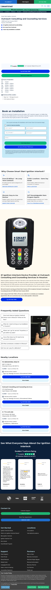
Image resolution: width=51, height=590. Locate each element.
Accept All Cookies (32, 587)
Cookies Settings (5, 587)
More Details (25, 380)
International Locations (33, 533)
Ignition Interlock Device (7, 530)
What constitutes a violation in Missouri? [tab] (15, 343)
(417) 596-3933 (26, 377)
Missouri (13, 11)
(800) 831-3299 (26, 520)
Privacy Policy (14, 584)
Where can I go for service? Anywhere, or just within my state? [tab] (15, 331)
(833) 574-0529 (26, 513)
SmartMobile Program (6, 544)
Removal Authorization (33, 562)
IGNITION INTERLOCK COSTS (10, 186)
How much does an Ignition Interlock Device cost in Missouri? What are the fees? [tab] (14, 317)
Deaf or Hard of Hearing (7, 567)
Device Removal (5, 559)
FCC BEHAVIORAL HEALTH (10, 362)
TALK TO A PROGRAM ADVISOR (35, 203)
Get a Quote (4, 541)
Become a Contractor (32, 557)
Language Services (5, 565)
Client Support (25, 1)
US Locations (30, 530)
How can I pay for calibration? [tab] (12, 348)
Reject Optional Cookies (43, 587)
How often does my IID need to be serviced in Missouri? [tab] (13, 338)
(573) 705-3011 (26, 427)
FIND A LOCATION (32, 186)
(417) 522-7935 (42, 1)
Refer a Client (30, 554)
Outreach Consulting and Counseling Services (17, 387)
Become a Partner (31, 565)
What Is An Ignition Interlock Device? (10, 533)
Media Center (4, 562)
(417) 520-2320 (26, 402)
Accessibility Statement (6, 570)
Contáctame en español (13, 125)
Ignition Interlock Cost (6, 538)
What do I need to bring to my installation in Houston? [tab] (15, 325)
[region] (25, 580)
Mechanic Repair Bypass (33, 559)
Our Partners (30, 567)
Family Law (30, 570)
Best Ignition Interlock (6, 536)
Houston (19, 11)
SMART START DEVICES (8, 203)
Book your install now (26, 75)
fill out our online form (23, 294)
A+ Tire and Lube (7, 412)
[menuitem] (42, 6)
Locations (8, 2)
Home (1, 11)
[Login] (42, 6)
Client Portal (4, 557)
